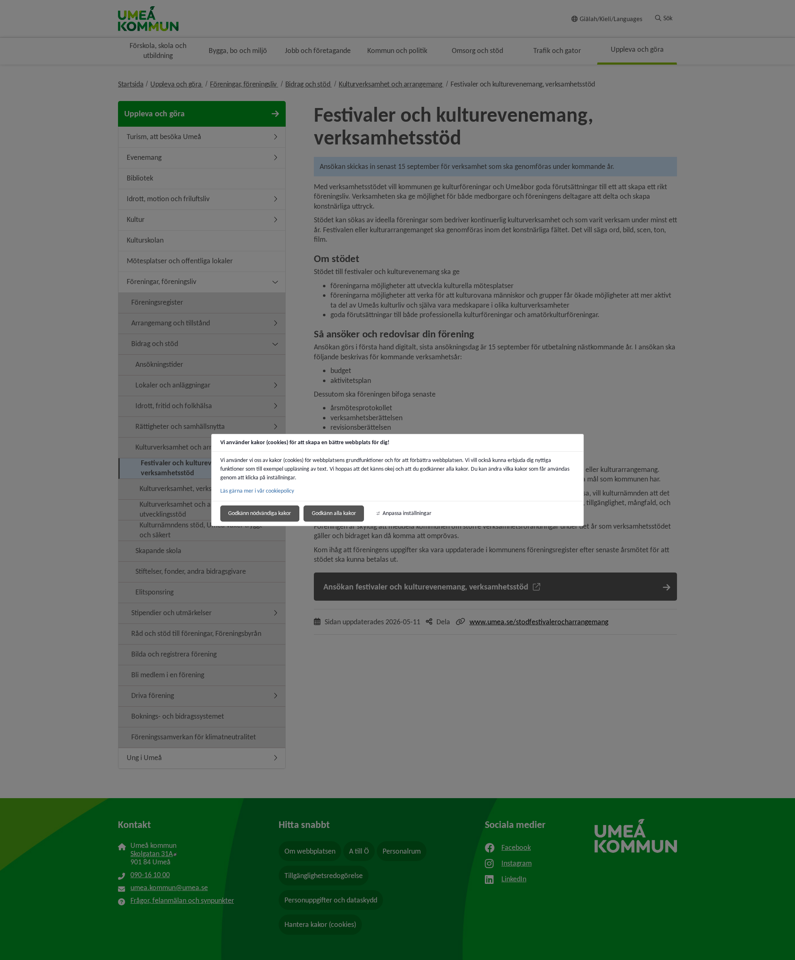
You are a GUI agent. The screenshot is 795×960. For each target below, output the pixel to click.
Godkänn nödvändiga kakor (259, 513)
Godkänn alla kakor (334, 513)
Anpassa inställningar (407, 513)
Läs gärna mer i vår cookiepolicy (257, 490)
